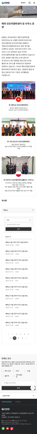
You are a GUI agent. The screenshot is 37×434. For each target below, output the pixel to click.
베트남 (5, 210)
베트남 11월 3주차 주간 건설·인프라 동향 (17, 305)
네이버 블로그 (3, 428)
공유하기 (34, 8)
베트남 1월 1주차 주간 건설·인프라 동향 (17, 242)
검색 (29, 3)
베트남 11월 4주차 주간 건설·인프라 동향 (17, 296)
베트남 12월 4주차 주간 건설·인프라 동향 (17, 260)
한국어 (23, 3)
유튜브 (7, 428)
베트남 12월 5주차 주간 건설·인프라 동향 (17, 251)
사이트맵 (17, 402)
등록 (18, 388)
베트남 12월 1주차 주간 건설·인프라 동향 (17, 287)
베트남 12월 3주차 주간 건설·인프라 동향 (17, 269)
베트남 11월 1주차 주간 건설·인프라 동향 (17, 323)
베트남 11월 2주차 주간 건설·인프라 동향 (17, 314)
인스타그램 (11, 428)
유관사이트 (6, 396)
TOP (32, 388)
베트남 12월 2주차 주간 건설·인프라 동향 (17, 278)
